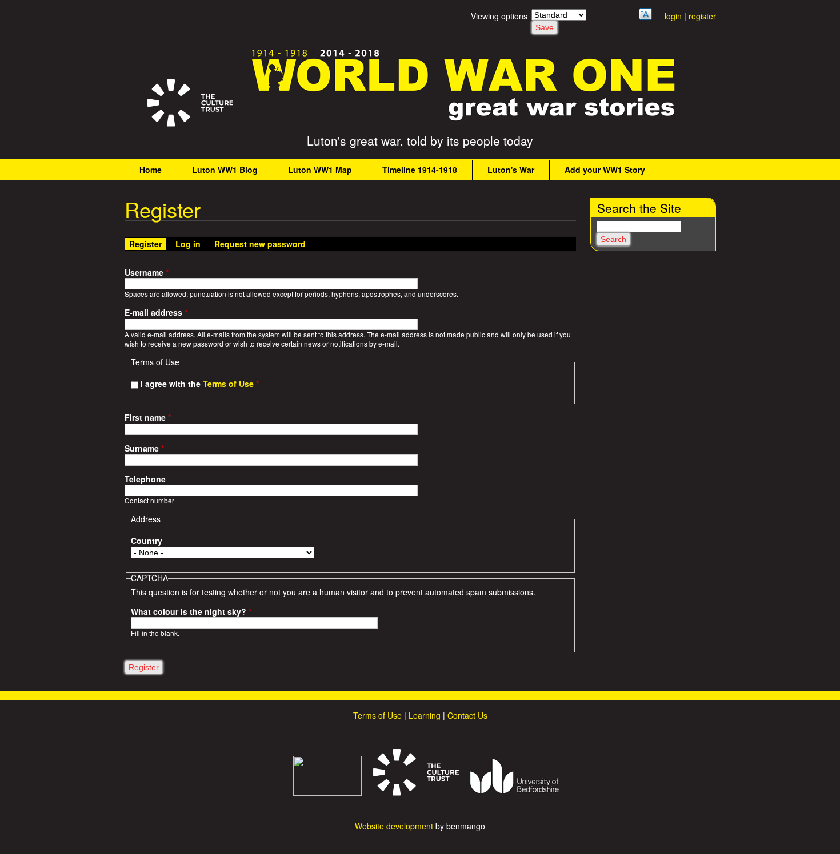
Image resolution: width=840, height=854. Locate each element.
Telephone (145, 479)
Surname (144, 448)
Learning (425, 715)
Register (147, 243)
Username (147, 272)
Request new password (260, 243)
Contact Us (467, 715)
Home (150, 169)
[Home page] (464, 120)
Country (146, 540)
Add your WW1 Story (605, 169)
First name (148, 417)
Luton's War (510, 169)
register (702, 16)
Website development (394, 826)
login (673, 16)
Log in (188, 243)
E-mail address (156, 312)
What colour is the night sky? (191, 611)
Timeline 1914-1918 (419, 169)
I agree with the (200, 383)
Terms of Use (228, 383)
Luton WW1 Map (320, 169)
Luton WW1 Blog (225, 169)
